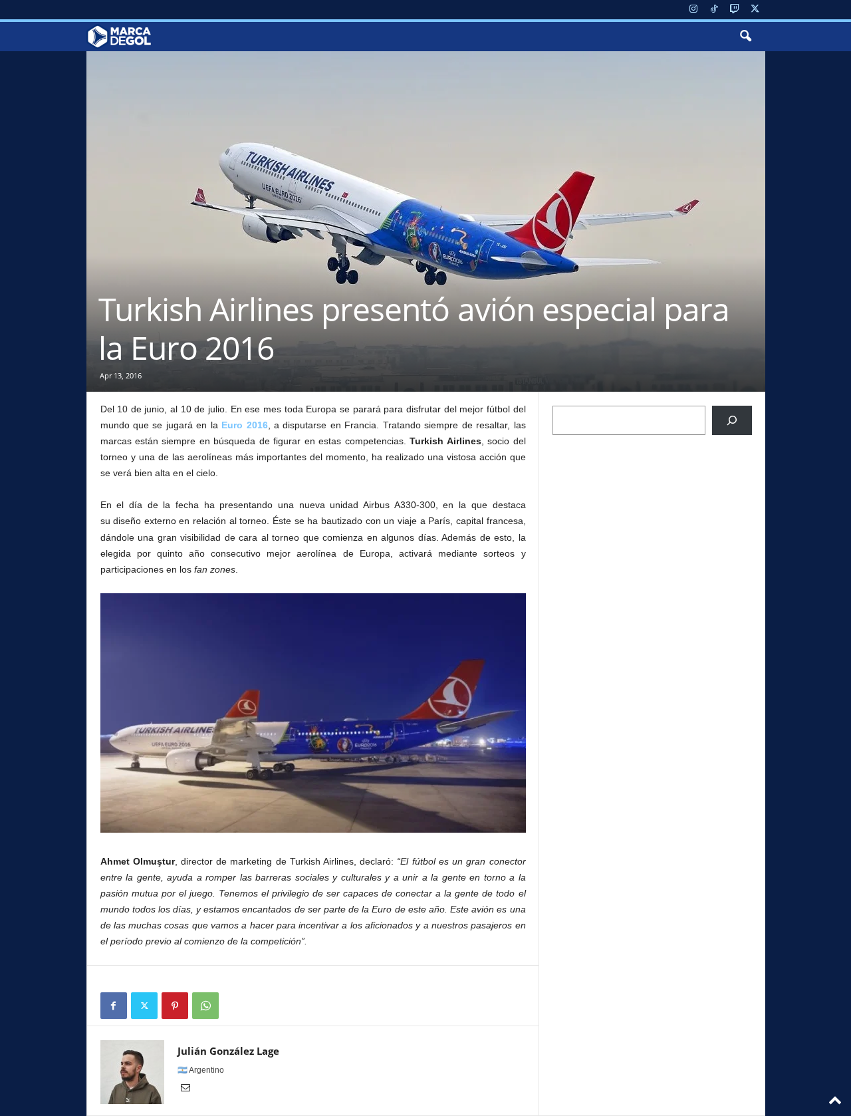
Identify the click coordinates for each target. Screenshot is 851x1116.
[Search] (732, 420)
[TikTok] (714, 9)
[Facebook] (113, 1005)
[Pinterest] (175, 1005)
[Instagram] (693, 9)
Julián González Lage (228, 1050)
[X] (755, 9)
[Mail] (185, 1088)
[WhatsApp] (205, 1005)
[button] (745, 36)
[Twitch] (735, 9)
